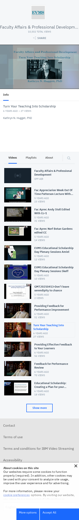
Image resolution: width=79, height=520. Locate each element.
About (49, 157)
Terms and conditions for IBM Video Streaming (38, 448)
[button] (75, 465)
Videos (12, 157)
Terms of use (13, 437)
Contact (9, 425)
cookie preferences (16, 495)
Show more (39, 408)
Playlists (31, 157)
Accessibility (12, 460)
